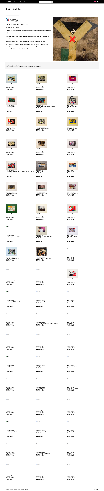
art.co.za (8, 1)
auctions (31, 1)
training (26, 1)
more (36, 1)
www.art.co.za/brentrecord (22, 48)
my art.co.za (90, 1)
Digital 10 (26, 489)
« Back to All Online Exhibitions (12, 15)
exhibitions (20, 1)
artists (14, 1)
